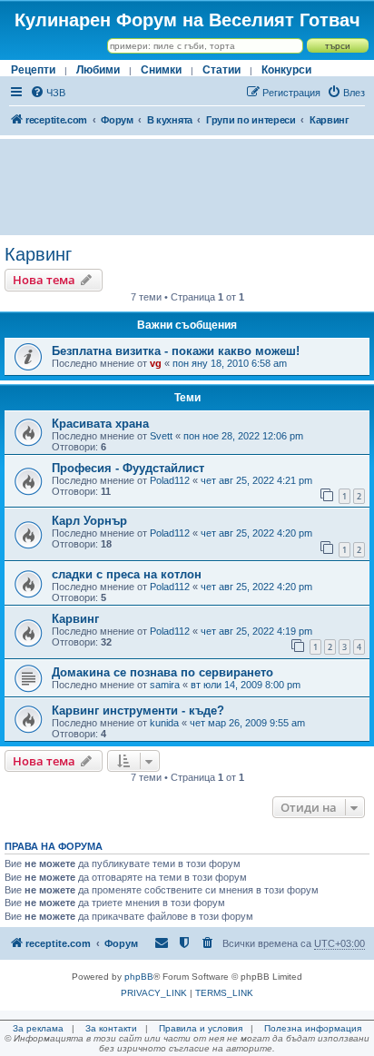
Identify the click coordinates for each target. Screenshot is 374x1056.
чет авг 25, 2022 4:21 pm (256, 480)
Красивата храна (100, 423)
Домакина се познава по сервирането (162, 672)
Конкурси (286, 70)
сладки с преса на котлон (127, 574)
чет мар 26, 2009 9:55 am (247, 722)
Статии (221, 70)
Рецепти (33, 70)
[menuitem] (47, 93)
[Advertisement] (187, 187)
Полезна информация (312, 1028)
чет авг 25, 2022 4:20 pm (256, 533)
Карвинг (38, 254)
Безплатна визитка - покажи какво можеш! (176, 351)
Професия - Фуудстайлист (128, 468)
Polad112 (170, 480)
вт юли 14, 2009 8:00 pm (245, 684)
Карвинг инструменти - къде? (138, 710)
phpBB (138, 977)
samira (165, 684)
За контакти (111, 1028)
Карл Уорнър (89, 521)
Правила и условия (200, 1028)
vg (156, 363)
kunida (164, 722)
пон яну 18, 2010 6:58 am (229, 363)
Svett (161, 435)
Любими (98, 70)
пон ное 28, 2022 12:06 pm (243, 435)
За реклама (38, 1028)
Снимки (161, 70)
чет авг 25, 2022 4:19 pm (256, 631)
